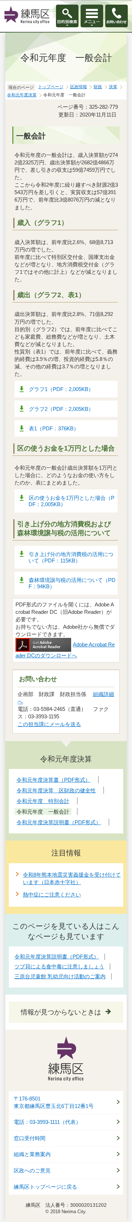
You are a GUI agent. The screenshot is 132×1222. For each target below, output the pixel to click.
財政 (98, 86)
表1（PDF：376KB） (54, 428)
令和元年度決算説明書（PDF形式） (56, 957)
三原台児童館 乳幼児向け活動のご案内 (60, 976)
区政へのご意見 (32, 1170)
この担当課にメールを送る (49, 724)
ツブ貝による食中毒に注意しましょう (59, 966)
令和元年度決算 (22, 94)
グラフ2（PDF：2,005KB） (61, 409)
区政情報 (78, 86)
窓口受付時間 (29, 1138)
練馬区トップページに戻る (45, 1187)
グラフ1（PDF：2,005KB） (61, 389)
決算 (113, 86)
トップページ (50, 86)
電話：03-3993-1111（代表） (47, 1122)
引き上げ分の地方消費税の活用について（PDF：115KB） (71, 557)
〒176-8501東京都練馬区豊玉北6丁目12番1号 (54, 1102)
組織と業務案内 (32, 1154)
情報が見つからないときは (61, 1012)
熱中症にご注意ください (52, 895)
